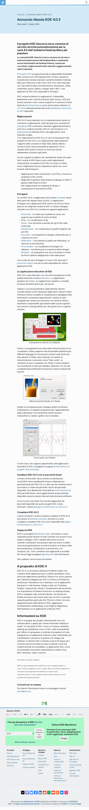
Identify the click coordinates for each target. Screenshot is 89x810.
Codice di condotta (57, 766)
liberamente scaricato (37, 519)
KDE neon (10, 766)
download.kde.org (33, 105)
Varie (40, 770)
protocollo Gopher (25, 263)
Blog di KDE (42, 758)
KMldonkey (26, 241)
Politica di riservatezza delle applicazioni (60, 778)
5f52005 (73, 802)
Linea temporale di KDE (75, 766)
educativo (45, 278)
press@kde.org (24, 691)
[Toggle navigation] (86, 2)
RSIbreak (25, 252)
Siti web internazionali (74, 775)
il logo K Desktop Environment (27, 804)
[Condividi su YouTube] (53, 791)
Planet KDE (42, 761)
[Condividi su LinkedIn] (40, 791)
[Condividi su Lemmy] (49, 791)
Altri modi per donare (25, 742)
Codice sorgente (29, 767)
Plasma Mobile (12, 763)
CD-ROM (21, 108)
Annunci (20, 14)
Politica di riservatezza (58, 772)
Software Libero (43, 534)
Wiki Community (60, 753)
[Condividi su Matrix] (23, 791)
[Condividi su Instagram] (66, 791)
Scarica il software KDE (59, 761)
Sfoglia (64, 738)
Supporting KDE (47, 554)
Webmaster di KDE (32, 802)
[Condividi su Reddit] (44, 791)
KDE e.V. (72, 756)
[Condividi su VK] (62, 791)
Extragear (61, 198)
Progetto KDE (25, 74)
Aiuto (56, 756)
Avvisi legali (76, 804)
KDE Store (73, 753)
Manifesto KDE (74, 770)
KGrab (23, 223)
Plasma (9, 753)
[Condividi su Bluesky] (31, 791)
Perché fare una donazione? (28, 723)
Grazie (40, 773)
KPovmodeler (27, 246)
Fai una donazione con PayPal (39, 733)
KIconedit (25, 235)
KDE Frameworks (13, 759)
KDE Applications (13, 756)
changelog (22, 126)
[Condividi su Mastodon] (27, 791)
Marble (31, 281)
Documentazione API (29, 754)
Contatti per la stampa (43, 766)
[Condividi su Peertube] (57, 791)
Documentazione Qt (29, 760)
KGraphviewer (27, 229)
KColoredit (25, 214)
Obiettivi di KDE (28, 764)
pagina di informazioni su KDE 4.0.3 (51, 507)
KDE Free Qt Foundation (73, 761)
